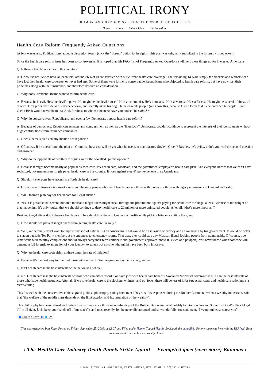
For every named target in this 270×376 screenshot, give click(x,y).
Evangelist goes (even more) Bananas (200, 349)
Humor (140, 328)
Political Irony (135, 9)
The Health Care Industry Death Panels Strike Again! (89, 349)
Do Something (158, 28)
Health (160, 328)
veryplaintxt (134, 367)
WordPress (114, 367)
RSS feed (239, 328)
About (119, 28)
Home (106, 28)
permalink (188, 328)
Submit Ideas (136, 28)
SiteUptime (154, 367)
